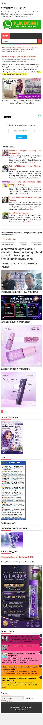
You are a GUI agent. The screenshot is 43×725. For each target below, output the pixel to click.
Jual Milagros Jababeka (28, 59)
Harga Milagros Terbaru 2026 (17, 557)
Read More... (34, 162)
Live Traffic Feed (13, 463)
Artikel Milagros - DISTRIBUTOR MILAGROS (10, 473)
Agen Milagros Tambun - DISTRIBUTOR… (8, 511)
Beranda (23, 244)
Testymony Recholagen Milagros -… (12, 483)
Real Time (12, 519)
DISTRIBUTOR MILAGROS (13, 8)
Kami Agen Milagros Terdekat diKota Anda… (12, 499)
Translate (8, 701)
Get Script (6, 519)
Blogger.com (25, 709)
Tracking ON (19, 519)
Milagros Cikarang (7, 61)
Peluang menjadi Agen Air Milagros (21, 646)
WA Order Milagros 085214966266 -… (11, 516)
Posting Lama (37, 244)
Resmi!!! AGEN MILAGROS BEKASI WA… (12, 505)
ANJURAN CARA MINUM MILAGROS (21, 637)
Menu (6, 36)
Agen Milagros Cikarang (14, 59)
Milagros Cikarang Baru (20, 61)
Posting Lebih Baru (8, 244)
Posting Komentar (10, 239)
